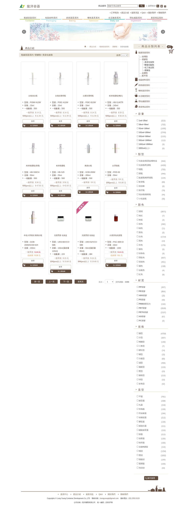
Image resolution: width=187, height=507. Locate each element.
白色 (141, 236)
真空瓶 (142, 190)
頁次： (101, 282)
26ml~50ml (143, 124)
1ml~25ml (143, 120)
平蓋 (141, 396)
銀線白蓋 (143, 426)
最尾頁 (80, 281)
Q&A (144, 13)
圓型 (141, 333)
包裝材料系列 (51, 19)
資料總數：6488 (122, 282)
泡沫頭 (142, 468)
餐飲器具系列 (93, 19)
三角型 (142, 346)
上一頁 (51, 281)
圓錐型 (142, 367)
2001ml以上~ (144, 148)
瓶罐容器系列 (30, 19)
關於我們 (152, 13)
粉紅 (141, 215)
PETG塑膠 (143, 312)
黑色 (141, 241)
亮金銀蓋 (143, 413)
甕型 (141, 371)
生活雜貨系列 (115, 19)
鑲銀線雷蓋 (143, 430)
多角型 (142, 384)
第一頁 (37, 281)
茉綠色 (142, 262)
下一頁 (66, 281)
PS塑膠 (142, 300)
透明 (141, 211)
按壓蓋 (142, 438)
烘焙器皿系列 (72, 19)
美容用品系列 (157, 19)
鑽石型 (142, 350)
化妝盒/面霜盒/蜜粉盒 (148, 161)
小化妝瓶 (143, 199)
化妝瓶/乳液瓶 (145, 165)
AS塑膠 (142, 316)
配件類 (145, 76)
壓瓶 (141, 173)
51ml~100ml (144, 128)
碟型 (141, 354)
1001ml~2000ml (146, 144)
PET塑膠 (142, 308)
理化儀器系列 (136, 19)
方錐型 (142, 358)
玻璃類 (145, 56)
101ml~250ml (144, 132)
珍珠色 (142, 253)
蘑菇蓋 (142, 422)
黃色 (141, 232)
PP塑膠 (142, 287)
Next (163, 32)
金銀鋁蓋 (143, 417)
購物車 (170, 49)
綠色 (141, 228)
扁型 (141, 363)
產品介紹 (125, 13)
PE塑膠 (142, 291)
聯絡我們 (162, 13)
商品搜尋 (102, 6)
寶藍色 (142, 257)
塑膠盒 (147, 70)
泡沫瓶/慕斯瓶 (145, 194)
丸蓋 (141, 405)
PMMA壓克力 (145, 304)
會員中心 (64, 494)
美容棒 (142, 186)
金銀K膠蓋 (143, 447)
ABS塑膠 (143, 295)
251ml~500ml (144, 136)
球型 (141, 379)
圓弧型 (142, 375)
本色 (141, 245)
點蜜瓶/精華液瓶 (146, 178)
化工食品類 (149, 67)
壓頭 (141, 455)
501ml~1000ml (145, 140)
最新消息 (135, 13)
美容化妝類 (149, 62)
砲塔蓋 (142, 442)
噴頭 (141, 451)
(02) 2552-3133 (134, 498)
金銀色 (142, 270)
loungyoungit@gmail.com (109, 498)
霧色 (141, 266)
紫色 (141, 249)
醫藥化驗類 (149, 65)
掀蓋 (141, 434)
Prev (24, 32)
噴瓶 (141, 169)
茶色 (141, 224)
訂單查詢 (115, 13)
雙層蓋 (142, 463)
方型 (141, 337)
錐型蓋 (142, 401)
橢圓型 (142, 342)
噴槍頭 (142, 459)
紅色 (141, 274)
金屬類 (145, 73)
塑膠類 (114, 47)
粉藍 (141, 220)
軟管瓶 (142, 182)
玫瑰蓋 (142, 409)
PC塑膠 (142, 321)
